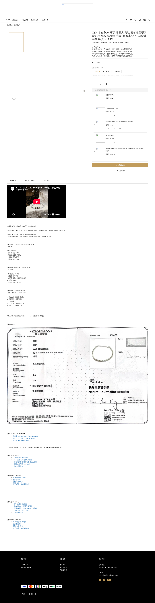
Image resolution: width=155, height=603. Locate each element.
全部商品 (10, 25)
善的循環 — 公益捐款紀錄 (21, 484)
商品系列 (25, 20)
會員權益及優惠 (26, 567)
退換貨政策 (63, 567)
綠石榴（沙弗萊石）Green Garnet (23, 438)
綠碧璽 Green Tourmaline (21, 440)
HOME (8, 20)
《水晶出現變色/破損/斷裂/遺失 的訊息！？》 (27, 462)
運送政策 (62, 565)
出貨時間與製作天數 (19, 477)
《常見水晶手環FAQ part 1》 (22, 464)
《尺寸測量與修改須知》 (20, 458)
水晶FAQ (45, 20)
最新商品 (15, 20)
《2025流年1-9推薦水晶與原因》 (23, 460)
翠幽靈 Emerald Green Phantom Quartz (26, 436)
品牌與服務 (34, 20)
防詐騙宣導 (63, 570)
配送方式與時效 (18, 482)
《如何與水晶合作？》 (20, 466)
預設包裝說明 (17, 480)
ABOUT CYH (25, 565)
